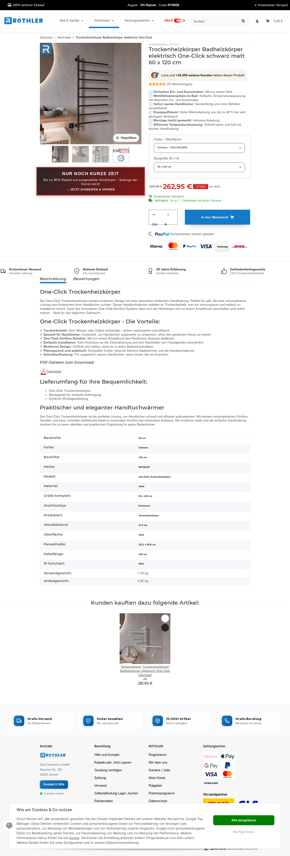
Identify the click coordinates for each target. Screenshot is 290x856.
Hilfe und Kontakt (106, 755)
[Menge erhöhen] (166, 224)
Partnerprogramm (162, 793)
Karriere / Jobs (159, 770)
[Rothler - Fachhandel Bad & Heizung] (24, 21)
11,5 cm (143, 525)
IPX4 (141, 564)
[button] (257, 21)
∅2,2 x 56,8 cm (147, 544)
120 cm (143, 554)
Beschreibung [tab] (53, 279)
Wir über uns (158, 762)
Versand (100, 785)
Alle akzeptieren (243, 820)
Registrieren (158, 755)
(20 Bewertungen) (179, 84)
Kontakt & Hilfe (54, 784)
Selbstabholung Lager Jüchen (116, 793)
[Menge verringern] (154, 215)
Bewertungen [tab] (86, 279)
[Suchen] (243, 21)
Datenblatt (54, 371)
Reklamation (103, 801)
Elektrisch (144, 506)
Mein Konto (157, 778)
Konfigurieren (243, 832)
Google (74, 838)
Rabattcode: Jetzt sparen (112, 762)
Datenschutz (158, 801)
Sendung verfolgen (108, 770)
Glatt (141, 535)
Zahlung (100, 778)
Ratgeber (155, 785)
